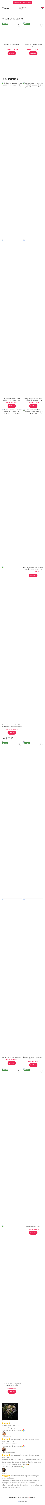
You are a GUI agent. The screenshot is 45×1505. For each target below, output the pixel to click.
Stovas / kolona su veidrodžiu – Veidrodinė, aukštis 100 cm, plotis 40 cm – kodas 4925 (33, 400)
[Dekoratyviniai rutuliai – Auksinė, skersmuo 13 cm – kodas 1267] (33, 487)
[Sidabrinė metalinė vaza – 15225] (12, 32)
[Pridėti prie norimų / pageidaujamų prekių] (19, 25)
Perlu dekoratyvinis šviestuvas (11, 1057)
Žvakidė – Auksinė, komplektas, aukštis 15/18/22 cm (11, 1385)
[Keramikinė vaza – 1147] (33, 1146)
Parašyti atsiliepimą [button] (8, 1428)
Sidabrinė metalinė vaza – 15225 (11, 45)
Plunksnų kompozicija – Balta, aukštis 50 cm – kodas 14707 (12, 399)
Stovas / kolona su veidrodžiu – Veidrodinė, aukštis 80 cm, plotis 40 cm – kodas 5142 (12, 726)
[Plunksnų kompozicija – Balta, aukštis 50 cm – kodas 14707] (12, 161)
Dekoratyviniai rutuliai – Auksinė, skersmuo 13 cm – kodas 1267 (33, 569)
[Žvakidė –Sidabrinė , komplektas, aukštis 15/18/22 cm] (33, 820)
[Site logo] (22, 8)
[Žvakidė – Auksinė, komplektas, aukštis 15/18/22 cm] (12, 1146)
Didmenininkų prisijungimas (22, 2)
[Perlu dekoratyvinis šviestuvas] (12, 820)
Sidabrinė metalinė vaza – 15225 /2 (33, 45)
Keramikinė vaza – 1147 (33, 1227)
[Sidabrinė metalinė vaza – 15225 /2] (33, 32)
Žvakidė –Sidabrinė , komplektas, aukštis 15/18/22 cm (33, 1058)
